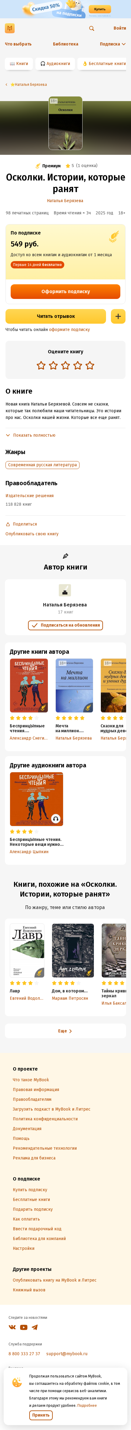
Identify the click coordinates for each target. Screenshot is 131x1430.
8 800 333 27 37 (24, 1353)
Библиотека (65, 44)
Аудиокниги (58, 63)
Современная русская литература (42, 465)
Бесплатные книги (107, 63)
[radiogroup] (65, 366)
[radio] (41, 365)
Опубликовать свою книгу (31, 534)
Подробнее (87, 1405)
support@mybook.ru (66, 1353)
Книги (22, 63)
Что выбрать (18, 44)
